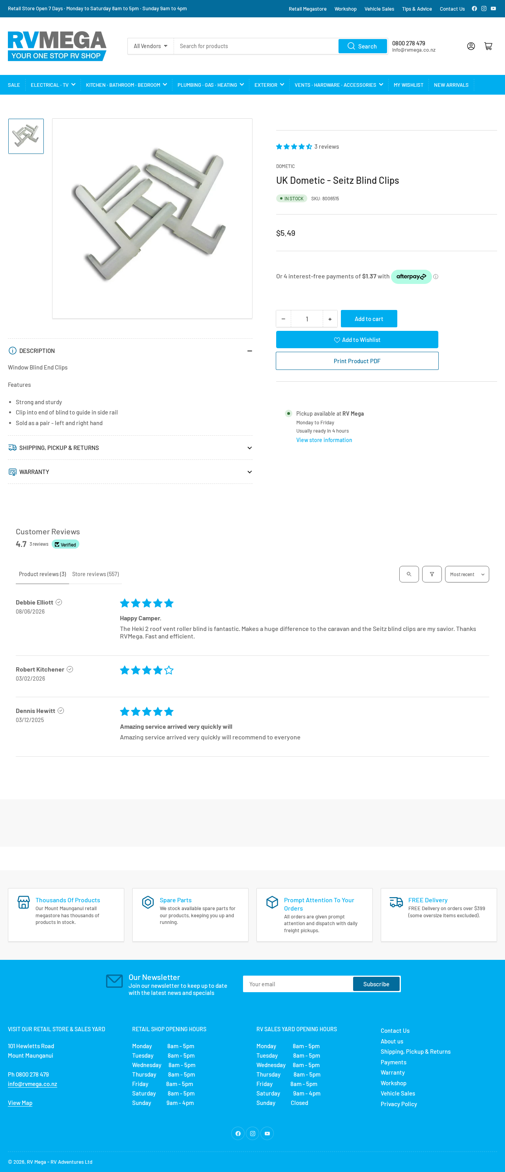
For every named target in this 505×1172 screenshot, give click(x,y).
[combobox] (281, 46)
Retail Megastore (308, 9)
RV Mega (36, 1162)
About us (392, 1041)
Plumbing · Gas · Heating (207, 85)
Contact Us (452, 9)
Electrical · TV (50, 85)
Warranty (393, 1072)
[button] (294, 146)
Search (367, 46)
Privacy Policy (399, 1103)
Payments (393, 1062)
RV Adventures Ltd (71, 1162)
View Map (20, 1102)
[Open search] (409, 574)
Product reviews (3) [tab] (42, 574)
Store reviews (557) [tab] (95, 574)
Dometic (285, 166)
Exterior (265, 85)
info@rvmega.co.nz (32, 1083)
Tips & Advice (417, 9)
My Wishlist (408, 85)
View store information (324, 440)
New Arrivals (451, 85)
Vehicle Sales (379, 9)
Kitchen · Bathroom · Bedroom (123, 85)
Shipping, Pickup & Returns (416, 1051)
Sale (14, 85)
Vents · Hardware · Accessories (335, 85)
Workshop (346, 9)
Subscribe (376, 983)
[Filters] (432, 574)
